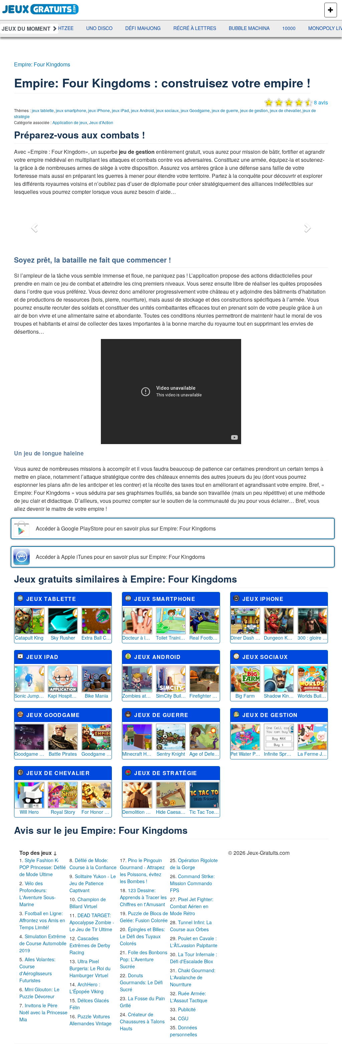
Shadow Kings (279, 695)
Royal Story (63, 811)
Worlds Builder (313, 695)
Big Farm (245, 695)
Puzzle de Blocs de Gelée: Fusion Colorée (144, 917)
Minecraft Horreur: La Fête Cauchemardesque (137, 753)
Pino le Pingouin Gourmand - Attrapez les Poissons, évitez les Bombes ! (142, 871)
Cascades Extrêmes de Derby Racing (89, 945)
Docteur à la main (137, 637)
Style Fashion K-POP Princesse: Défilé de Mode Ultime (42, 867)
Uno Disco (81, 28)
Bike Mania (96, 695)
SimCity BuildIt (171, 695)
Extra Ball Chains (96, 637)
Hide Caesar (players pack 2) (171, 811)
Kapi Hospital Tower (63, 695)
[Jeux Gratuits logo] (40, 8)
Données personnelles (183, 1031)
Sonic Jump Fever (29, 695)
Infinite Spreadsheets (279, 753)
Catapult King (29, 637)
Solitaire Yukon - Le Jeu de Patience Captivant (92, 883)
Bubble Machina (231, 28)
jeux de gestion (254, 110)
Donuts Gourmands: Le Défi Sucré (141, 982)
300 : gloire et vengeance (313, 637)
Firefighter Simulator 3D (204, 695)
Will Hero (29, 811)
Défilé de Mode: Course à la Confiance (93, 863)
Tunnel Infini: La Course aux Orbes (191, 926)
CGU (183, 1018)
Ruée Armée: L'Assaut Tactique (188, 997)
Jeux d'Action (101, 122)
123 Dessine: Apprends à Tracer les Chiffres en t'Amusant (143, 897)
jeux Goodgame (195, 110)
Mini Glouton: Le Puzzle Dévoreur (39, 993)
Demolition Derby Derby (137, 811)
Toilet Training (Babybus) (171, 637)
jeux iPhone (99, 110)
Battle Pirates (63, 753)
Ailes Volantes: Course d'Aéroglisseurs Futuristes (37, 970)
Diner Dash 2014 (245, 637)
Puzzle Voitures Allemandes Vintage (90, 1020)
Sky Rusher (63, 637)
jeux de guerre (225, 110)
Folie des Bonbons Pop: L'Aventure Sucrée (143, 959)
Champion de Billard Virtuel (87, 903)
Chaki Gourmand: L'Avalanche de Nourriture (192, 977)
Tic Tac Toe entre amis (204, 811)
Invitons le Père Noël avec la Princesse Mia (43, 1012)
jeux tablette (43, 110)
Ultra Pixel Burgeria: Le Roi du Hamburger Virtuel (90, 968)
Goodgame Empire (96, 753)
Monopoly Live (309, 28)
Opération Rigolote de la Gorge (194, 863)
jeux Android (142, 110)
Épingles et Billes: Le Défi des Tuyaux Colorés (142, 936)
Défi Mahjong (125, 28)
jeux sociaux (167, 110)
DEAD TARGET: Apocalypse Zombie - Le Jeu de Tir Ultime (91, 922)
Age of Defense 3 (204, 753)
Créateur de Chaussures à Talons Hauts (142, 1021)
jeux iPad (120, 110)
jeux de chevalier (285, 110)
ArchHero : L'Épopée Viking (86, 988)
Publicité (187, 1009)
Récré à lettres (176, 28)
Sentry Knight (171, 753)
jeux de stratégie (165, 773)
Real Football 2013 (204, 637)
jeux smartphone (71, 110)
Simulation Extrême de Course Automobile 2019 (42, 943)
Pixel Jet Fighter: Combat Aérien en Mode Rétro (191, 906)
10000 (271, 28)
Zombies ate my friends (137, 695)
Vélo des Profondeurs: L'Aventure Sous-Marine (37, 894)
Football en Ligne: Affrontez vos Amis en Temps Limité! (42, 920)
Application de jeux (69, 122)
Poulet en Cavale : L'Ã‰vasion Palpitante (193, 942)
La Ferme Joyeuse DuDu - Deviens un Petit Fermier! (313, 753)
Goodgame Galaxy (29, 753)
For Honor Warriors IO (96, 811)
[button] (33, 225)
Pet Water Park (245, 753)
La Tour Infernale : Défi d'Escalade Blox (193, 958)
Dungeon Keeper (279, 637)
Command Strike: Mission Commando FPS (192, 883)
